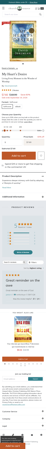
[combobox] (23, 14)
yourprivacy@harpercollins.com (13, 404)
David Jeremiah (11, 86)
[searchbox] (12, 262)
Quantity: (6, 137)
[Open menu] (3, 8)
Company (6, 419)
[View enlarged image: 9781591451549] (23, 41)
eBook (18, 106)
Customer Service (9, 411)
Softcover (7, 106)
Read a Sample (8, 68)
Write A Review (23, 252)
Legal (4, 426)
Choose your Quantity (11, 114)
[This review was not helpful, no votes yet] (38, 299)
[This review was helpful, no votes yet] (34, 299)
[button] (23, 63)
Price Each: (28, 137)
